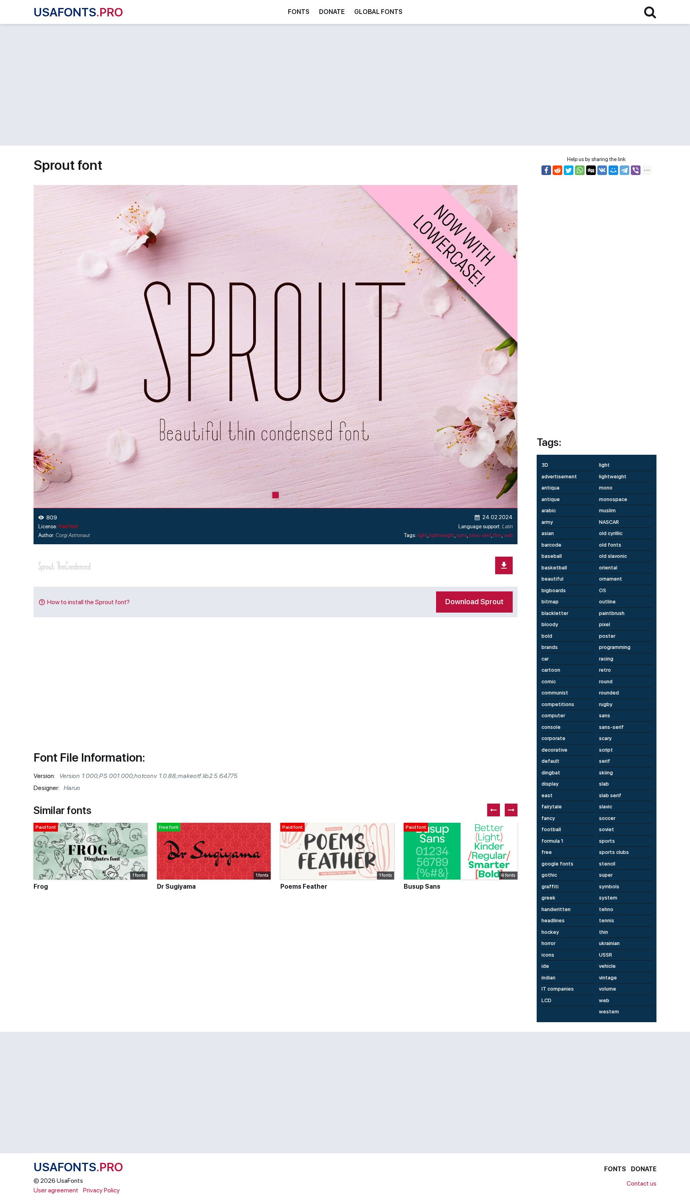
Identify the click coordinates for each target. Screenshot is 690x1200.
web (508, 535)
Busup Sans (422, 886)
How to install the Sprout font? (88, 602)
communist (554, 693)
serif (604, 761)
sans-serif (480, 535)
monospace (613, 499)
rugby (606, 704)
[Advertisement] (273, 85)
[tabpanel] (276, 346)
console (551, 727)
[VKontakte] (602, 170)
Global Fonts (378, 12)
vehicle (607, 966)
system (608, 898)
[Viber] (635, 170)
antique (550, 499)
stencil (607, 864)
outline (607, 602)
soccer (607, 818)
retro (605, 670)
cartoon (550, 670)
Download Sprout (474, 601)
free (546, 852)
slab (604, 784)
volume (607, 989)
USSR (605, 955)
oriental (608, 568)
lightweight (441, 535)
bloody (549, 624)
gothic (549, 875)
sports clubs (614, 852)
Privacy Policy (101, 1190)
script (606, 750)
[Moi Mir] (613, 170)
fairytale (551, 807)
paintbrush (612, 613)
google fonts (557, 864)
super (606, 875)
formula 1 (552, 841)
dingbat (550, 773)
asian (547, 533)
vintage (608, 978)
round (606, 682)
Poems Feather (303, 886)
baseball (551, 556)
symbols (609, 887)
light (422, 535)
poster (607, 636)
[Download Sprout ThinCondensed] (504, 565)
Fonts (298, 12)
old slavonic (613, 556)
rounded (609, 693)
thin (497, 535)
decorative (554, 750)
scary (605, 738)
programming (615, 647)
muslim (607, 510)
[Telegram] (624, 170)
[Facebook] (546, 170)
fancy (548, 818)
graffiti (550, 887)
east (547, 795)
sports (607, 841)
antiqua (550, 488)
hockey (550, 932)
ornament (610, 579)
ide (545, 966)
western (609, 1012)
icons (547, 955)
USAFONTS (78, 12)
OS (602, 590)
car (545, 659)
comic (548, 682)
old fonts (610, 545)
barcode (551, 545)
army (547, 522)
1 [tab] (275, 495)
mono (606, 488)
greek (548, 898)
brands (549, 647)
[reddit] (557, 170)
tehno (606, 909)
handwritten (556, 909)
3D (544, 465)
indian (548, 978)
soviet (606, 829)
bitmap (550, 602)
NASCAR (609, 522)
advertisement (559, 477)
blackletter (554, 613)
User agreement (56, 1190)
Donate (332, 12)
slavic (605, 807)
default (550, 761)
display (550, 784)
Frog (41, 886)
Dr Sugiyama (176, 886)
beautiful (552, 579)
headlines (553, 920)
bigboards (553, 590)
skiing (606, 773)
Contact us (641, 1183)
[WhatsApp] (580, 170)
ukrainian (609, 943)
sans (461, 535)
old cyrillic (611, 533)
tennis (606, 920)
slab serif (610, 795)
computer (553, 715)
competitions (557, 704)
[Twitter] (568, 170)
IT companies (557, 989)
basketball (554, 568)
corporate (553, 738)
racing (606, 659)
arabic (548, 510)
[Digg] (591, 170)
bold (546, 636)
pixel (604, 624)
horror (548, 943)
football (551, 829)
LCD (546, 1000)
